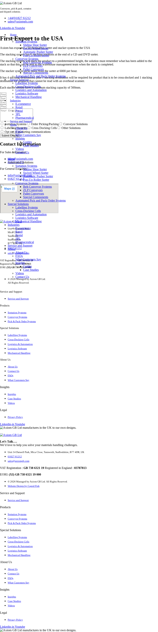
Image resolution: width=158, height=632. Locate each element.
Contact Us (22, 152)
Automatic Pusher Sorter (38, 52)
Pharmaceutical (24, 117)
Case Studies (31, 145)
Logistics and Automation (31, 90)
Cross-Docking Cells (28, 86)
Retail (19, 107)
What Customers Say (28, 135)
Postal (19, 110)
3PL (18, 114)
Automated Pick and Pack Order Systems (40, 76)
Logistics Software (26, 93)
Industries (15, 100)
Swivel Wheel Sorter (35, 48)
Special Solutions (19, 79)
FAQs (19, 131)
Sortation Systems (26, 41)
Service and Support (21, 121)
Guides (27, 142)
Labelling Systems (26, 83)
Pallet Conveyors (33, 69)
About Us (21, 128)
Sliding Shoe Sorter (35, 45)
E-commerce (23, 103)
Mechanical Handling (28, 97)
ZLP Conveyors (33, 65)
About (13, 124)
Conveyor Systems (26, 58)
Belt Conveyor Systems (37, 62)
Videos (19, 149)
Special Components (35, 72)
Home (13, 34)
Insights (20, 138)
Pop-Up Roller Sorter (36, 55)
